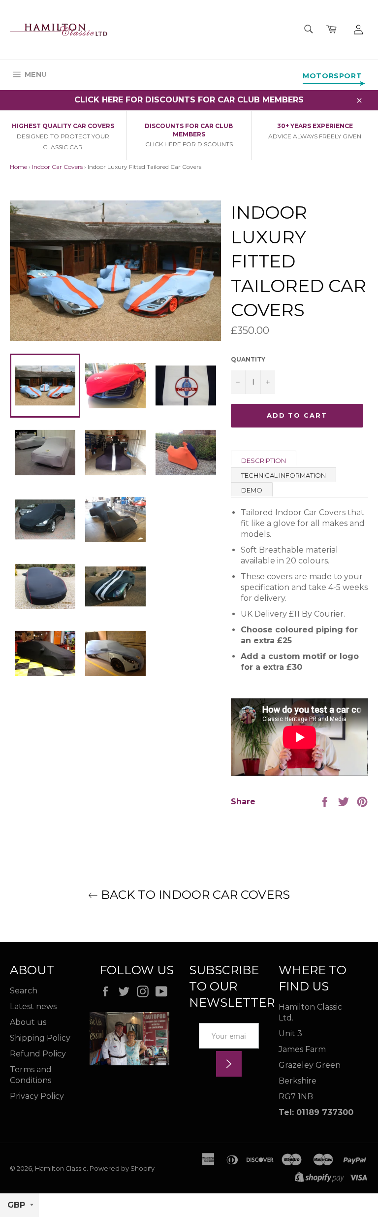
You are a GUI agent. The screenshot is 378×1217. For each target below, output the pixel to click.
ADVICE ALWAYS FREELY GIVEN (314, 136)
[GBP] (19, 1205)
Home (18, 166)
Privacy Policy (37, 1096)
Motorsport (332, 75)
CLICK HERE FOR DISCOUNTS (189, 144)
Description (263, 460)
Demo (251, 490)
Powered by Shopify (122, 1168)
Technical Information (283, 475)
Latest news (33, 1006)
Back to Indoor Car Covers (194, 895)
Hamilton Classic (61, 1168)
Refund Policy (38, 1053)
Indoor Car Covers (57, 166)
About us (28, 1022)
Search (23, 990)
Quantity (248, 359)
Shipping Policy (40, 1038)
